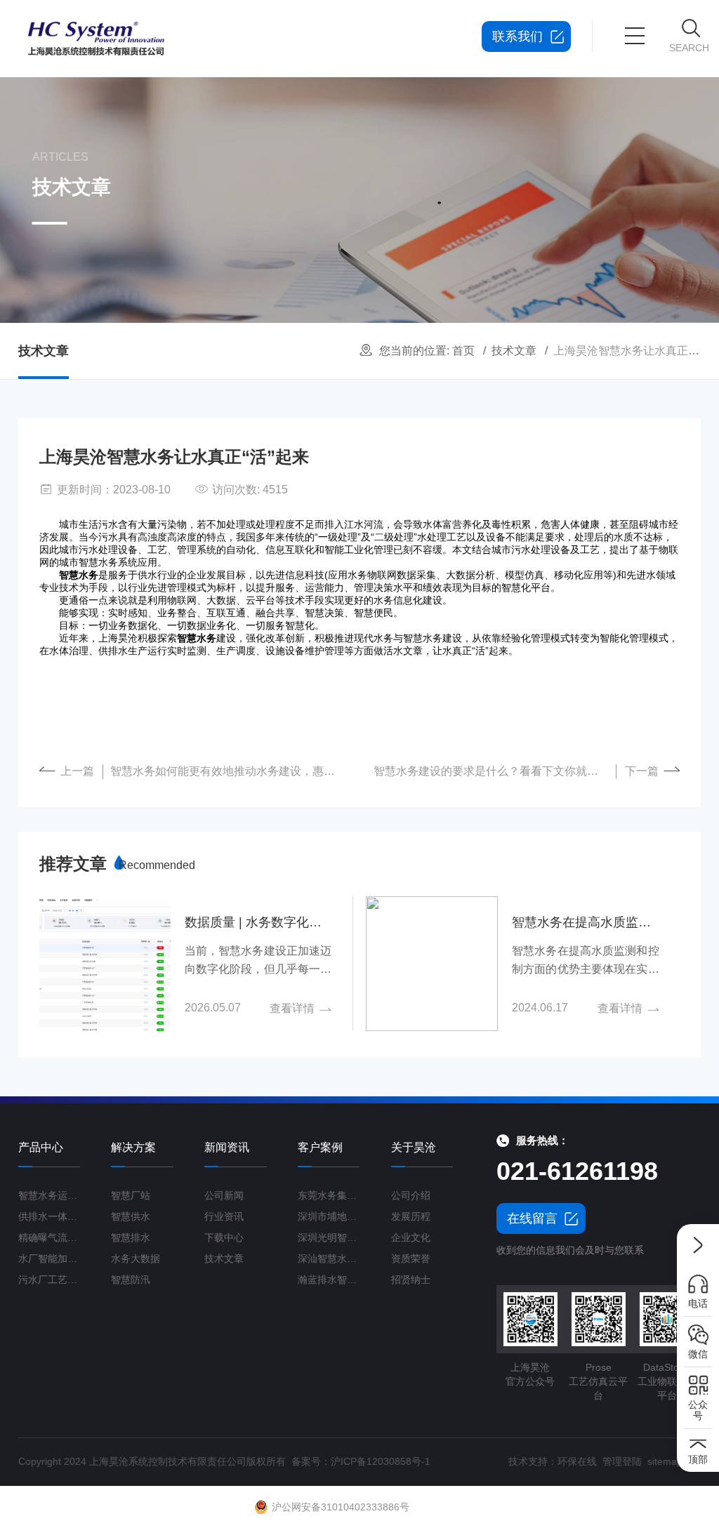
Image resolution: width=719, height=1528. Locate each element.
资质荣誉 (410, 1258)
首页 (463, 351)
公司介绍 (410, 1195)
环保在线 (577, 1461)
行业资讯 (224, 1216)
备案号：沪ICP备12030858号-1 (360, 1461)
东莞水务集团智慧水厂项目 (329, 1195)
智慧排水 (130, 1237)
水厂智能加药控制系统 (49, 1258)
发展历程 (410, 1216)
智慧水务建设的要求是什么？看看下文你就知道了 (495, 771)
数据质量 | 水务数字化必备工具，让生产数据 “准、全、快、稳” (258, 922)
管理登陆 (622, 1461)
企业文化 (410, 1237)
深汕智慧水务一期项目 (329, 1258)
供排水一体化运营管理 (49, 1216)
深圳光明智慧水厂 (329, 1237)
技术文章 (514, 351)
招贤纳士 (410, 1279)
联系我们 (517, 36)
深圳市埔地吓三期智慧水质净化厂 (329, 1216)
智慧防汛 (130, 1279)
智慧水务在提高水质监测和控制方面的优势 (585, 922)
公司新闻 (224, 1195)
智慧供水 (130, 1216)
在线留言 (532, 1218)
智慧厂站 (130, 1195)
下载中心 (224, 1237)
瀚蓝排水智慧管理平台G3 (329, 1279)
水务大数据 (135, 1258)
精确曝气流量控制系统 (49, 1237)
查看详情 (292, 1008)
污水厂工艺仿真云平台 (49, 1279)
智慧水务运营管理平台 (49, 1195)
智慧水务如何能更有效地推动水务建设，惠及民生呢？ (231, 771)
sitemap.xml (674, 1461)
